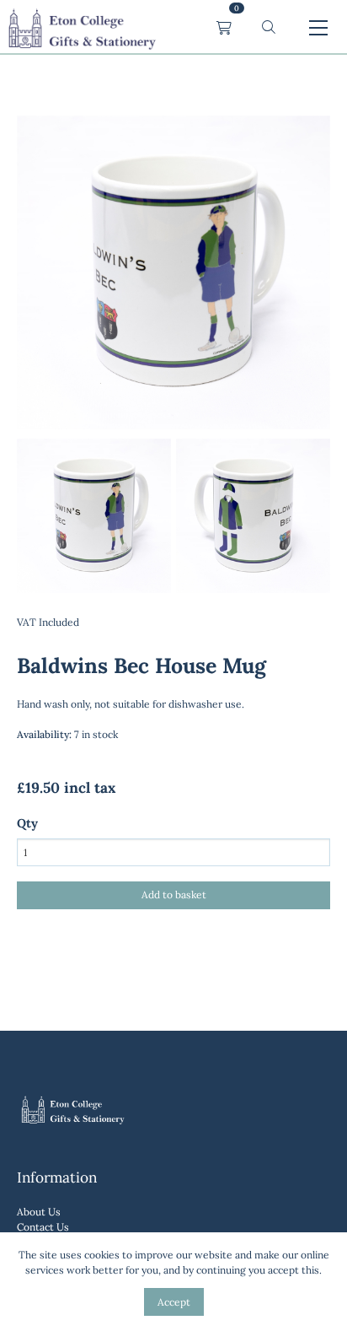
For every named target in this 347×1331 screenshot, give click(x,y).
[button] (269, 27)
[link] (81, 28)
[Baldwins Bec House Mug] (94, 589)
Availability (44, 734)
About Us (39, 1211)
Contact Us (43, 1227)
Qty (27, 823)
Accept (173, 1302)
